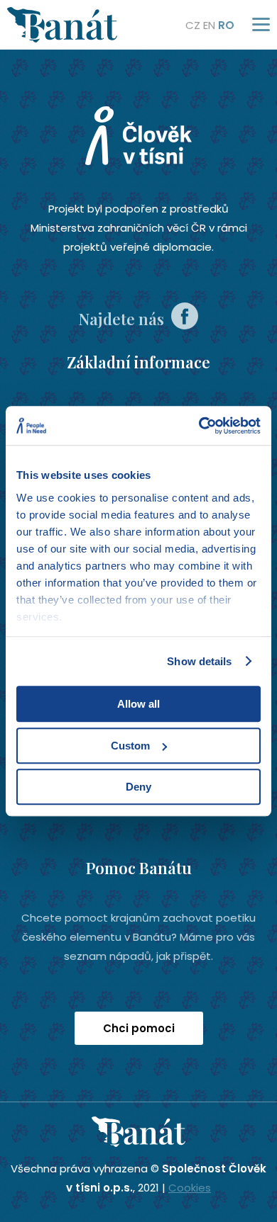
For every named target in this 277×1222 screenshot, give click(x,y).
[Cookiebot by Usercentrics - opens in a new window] (199, 426)
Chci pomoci (139, 1028)
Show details (199, 661)
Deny (138, 787)
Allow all (138, 704)
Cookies (189, 1187)
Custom (130, 746)
